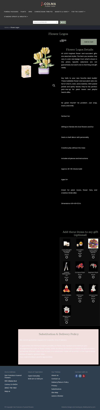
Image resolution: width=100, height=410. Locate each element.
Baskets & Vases (61, 12)
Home (7, 27)
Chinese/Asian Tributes (43, 12)
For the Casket (78, 12)
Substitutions (56, 389)
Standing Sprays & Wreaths (15, 17)
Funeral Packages (11, 12)
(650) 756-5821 (11, 388)
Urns (30, 12)
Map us (7, 391)
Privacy (54, 385)
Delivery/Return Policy (60, 382)
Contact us (55, 379)
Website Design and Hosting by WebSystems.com (78, 407)
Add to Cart (88, 42)
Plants (23, 12)
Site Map (54, 392)
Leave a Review (57, 396)
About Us (54, 375)
